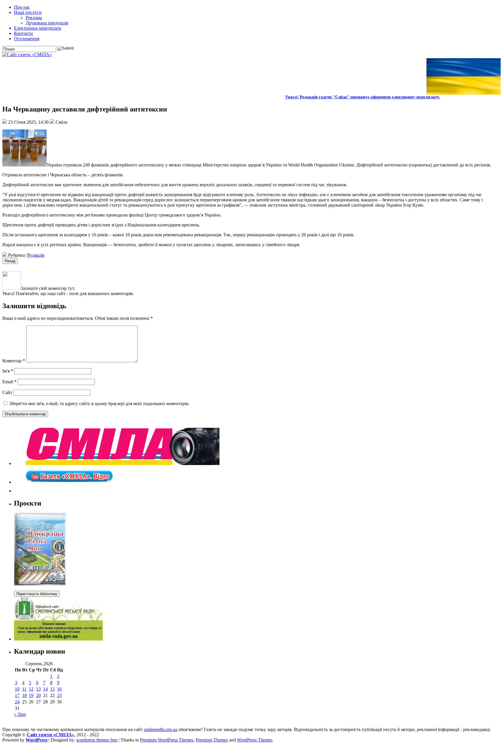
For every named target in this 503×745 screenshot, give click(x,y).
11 (24, 689)
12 (31, 689)
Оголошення (26, 38)
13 (38, 689)
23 (59, 695)
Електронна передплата (37, 28)
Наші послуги (28, 12)
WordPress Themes (254, 739)
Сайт (7, 392)
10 (17, 689)
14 (45, 689)
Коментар (13, 360)
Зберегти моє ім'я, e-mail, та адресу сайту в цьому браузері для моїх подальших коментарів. (99, 403)
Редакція (35, 255)
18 (24, 695)
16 (59, 689)
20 (38, 695)
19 (31, 695)
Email (9, 381)
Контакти (23, 33)
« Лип (20, 714)
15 (52, 689)
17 (17, 695)
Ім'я (7, 370)
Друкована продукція (47, 22)
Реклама (34, 17)
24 (17, 701)
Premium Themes (212, 739)
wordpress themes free (96, 739)
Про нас (22, 7)
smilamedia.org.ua (160, 729)
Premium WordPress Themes (166, 739)
